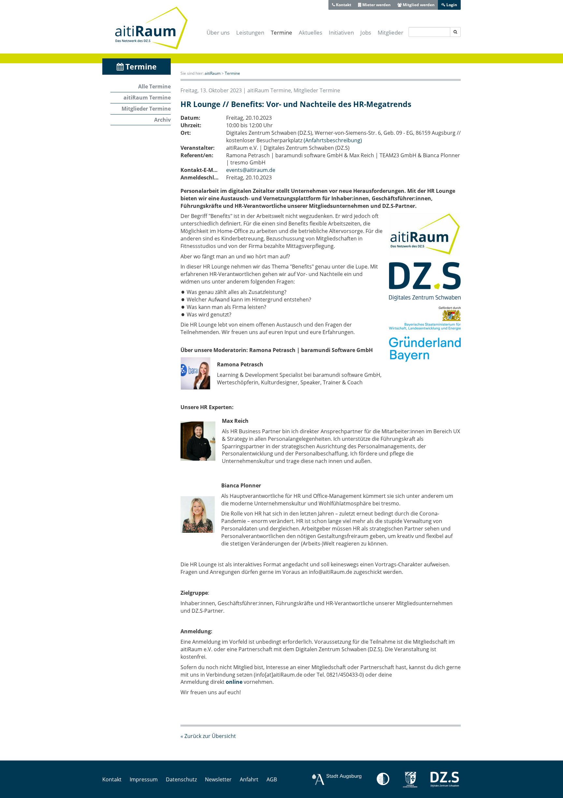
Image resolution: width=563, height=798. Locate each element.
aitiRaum (213, 73)
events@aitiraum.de (250, 170)
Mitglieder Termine (146, 108)
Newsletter (218, 779)
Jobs (365, 32)
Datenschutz (181, 779)
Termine (281, 32)
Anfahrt (249, 779)
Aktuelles (310, 32)
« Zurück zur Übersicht (208, 736)
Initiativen (341, 32)
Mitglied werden (418, 5)
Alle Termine (154, 86)
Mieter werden (376, 5)
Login (451, 5)
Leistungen (250, 32)
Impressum (144, 779)
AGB (272, 779)
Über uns (218, 32)
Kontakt (343, 5)
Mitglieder (390, 32)
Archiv (162, 119)
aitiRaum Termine (147, 97)
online (234, 681)
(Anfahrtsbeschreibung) (333, 140)
